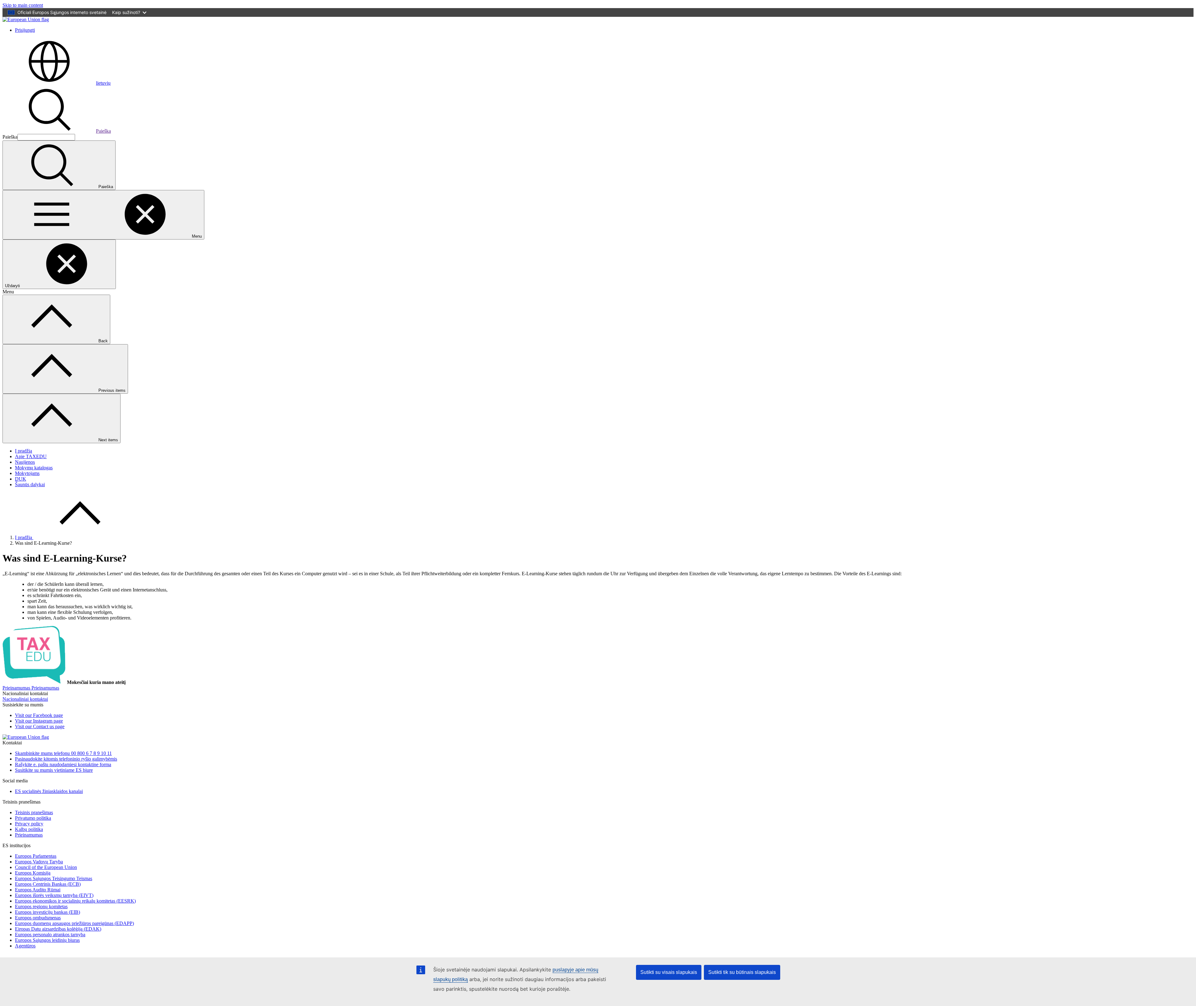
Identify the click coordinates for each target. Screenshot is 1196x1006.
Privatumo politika (33, 818)
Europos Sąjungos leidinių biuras (47, 940)
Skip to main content (22, 5)
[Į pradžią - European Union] (25, 19)
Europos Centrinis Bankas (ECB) (48, 884)
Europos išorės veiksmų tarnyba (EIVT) (54, 895)
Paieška (103, 131)
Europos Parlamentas (35, 856)
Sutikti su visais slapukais (668, 972)
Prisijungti (25, 30)
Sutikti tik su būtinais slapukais (742, 972)
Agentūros (25, 945)
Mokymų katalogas (34, 467)
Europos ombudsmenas (38, 917)
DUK (20, 479)
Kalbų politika (29, 829)
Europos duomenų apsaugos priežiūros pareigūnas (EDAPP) (74, 923)
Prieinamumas (29, 835)
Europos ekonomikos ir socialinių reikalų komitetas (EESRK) (75, 901)
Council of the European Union (46, 867)
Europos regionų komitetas (41, 906)
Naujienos (25, 462)
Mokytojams (27, 473)
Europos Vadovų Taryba (39, 861)
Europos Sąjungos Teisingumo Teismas (53, 878)
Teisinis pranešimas (34, 812)
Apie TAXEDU (31, 456)
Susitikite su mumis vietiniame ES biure (54, 770)
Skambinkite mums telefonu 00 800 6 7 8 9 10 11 (63, 753)
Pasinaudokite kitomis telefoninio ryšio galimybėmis (66, 759)
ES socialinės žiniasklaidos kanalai (49, 791)
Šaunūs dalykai (30, 484)
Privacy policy (29, 823)
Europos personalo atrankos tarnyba (50, 934)
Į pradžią (23, 450)
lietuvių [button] (103, 83)
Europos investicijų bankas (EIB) (47, 912)
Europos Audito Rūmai (37, 889)
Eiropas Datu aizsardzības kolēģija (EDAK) (58, 929)
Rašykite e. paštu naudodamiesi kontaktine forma (63, 764)
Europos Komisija (32, 873)
